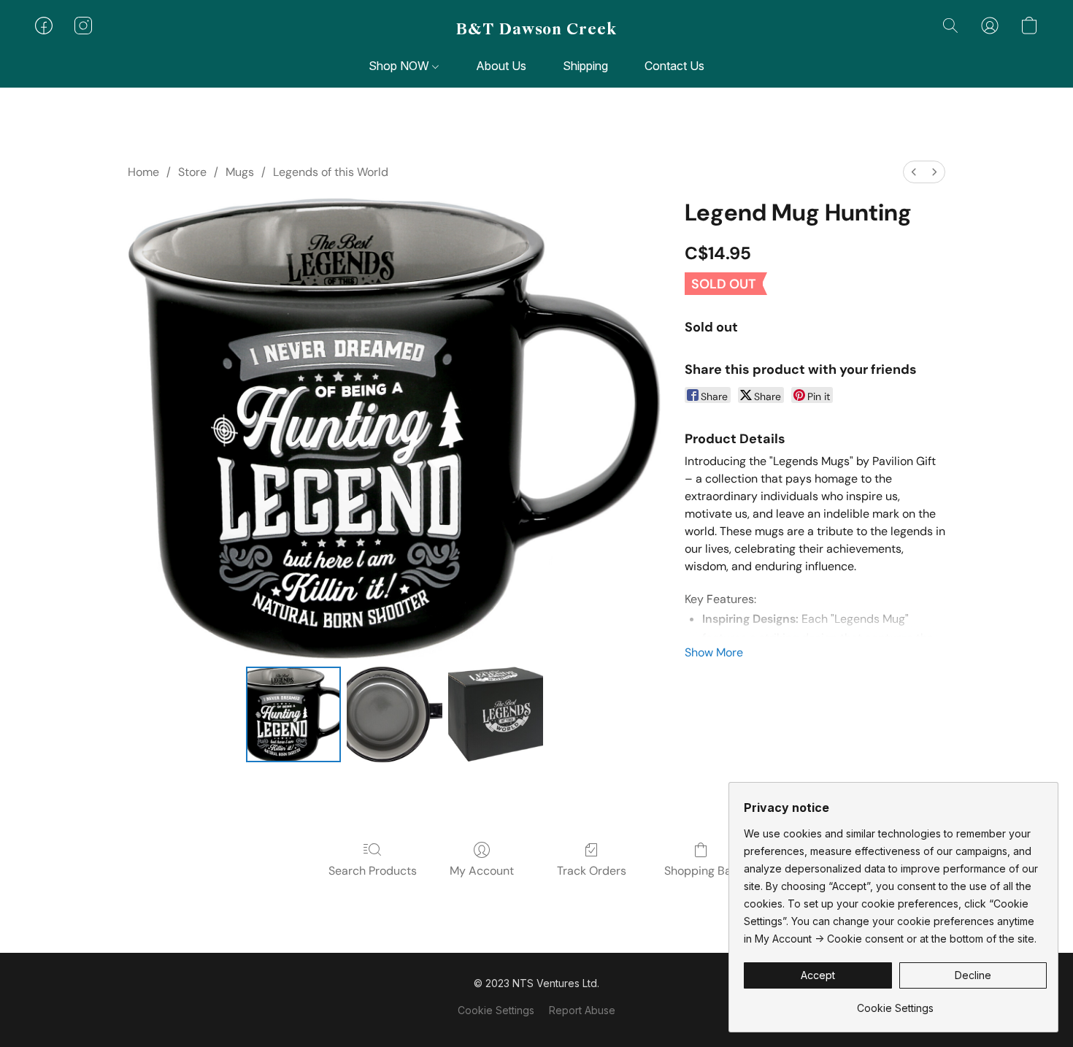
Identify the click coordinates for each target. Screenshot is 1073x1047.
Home (143, 172)
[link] (895, 1003)
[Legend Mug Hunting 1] (394, 714)
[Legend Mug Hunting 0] (293, 714)
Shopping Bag (701, 870)
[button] (536, 29)
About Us (501, 65)
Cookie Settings (496, 1010)
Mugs (240, 172)
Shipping (585, 65)
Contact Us (674, 65)
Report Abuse (582, 1010)
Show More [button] (714, 652)
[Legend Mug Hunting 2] (495, 714)
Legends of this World (330, 172)
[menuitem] (914, 172)
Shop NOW (400, 65)
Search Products (372, 870)
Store (192, 172)
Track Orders (591, 870)
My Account (482, 870)
